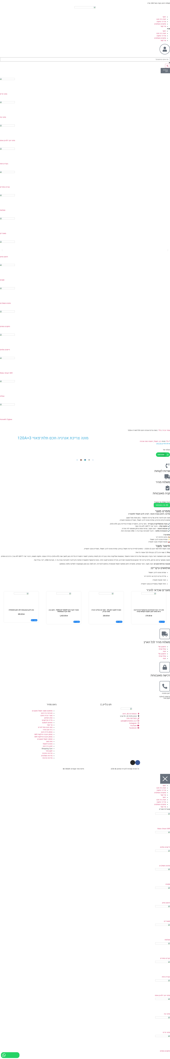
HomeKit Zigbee (6, 419)
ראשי (164, 17)
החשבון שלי (162, 647)
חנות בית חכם (161, 19)
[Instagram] (132, 762)
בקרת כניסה (4, 164)
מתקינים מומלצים (160, 24)
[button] (85, 28)
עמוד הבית (166, 430)
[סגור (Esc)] (2, 2)
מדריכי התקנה (161, 22)
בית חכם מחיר (48, 730)
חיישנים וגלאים (5, 350)
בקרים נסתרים (5, 187)
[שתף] (6, 2)
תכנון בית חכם (48, 746)
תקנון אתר (166, 698)
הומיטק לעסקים (47, 723)
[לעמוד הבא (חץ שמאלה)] (166, 529)
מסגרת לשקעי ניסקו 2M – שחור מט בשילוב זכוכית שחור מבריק (106, 611)
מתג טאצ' (49, 741)
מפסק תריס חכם (47, 732)
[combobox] (85, 59)
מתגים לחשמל (48, 744)
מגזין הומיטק (48, 718)
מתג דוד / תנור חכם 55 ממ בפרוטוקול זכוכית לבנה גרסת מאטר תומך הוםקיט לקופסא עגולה (149, 611)
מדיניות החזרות (47, 753)
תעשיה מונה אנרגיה (146, 441)
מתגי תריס (3, 94)
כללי (159, 430)
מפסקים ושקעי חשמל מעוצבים (42, 711)
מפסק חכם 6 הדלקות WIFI (43, 737)
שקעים (2, 280)
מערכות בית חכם (47, 713)
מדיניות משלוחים (47, 756)
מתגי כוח (3, 117)
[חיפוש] (167, 66)
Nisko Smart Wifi (6, 373)
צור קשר (163, 26)
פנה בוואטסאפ (160, 505)
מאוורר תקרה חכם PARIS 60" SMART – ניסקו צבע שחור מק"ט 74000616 (64, 611)
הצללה (2, 396)
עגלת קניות (162, 649)
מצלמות (2, 210)
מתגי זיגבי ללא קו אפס (7, 140)
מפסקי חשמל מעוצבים (45, 739)
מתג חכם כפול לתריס (45, 727)
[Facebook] (137, 762)
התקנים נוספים (5, 326)
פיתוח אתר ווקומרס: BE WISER (73, 769)
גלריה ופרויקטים (47, 720)
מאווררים (3, 233)
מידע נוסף (162, 622)
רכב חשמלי (157, 441)
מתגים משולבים (5, 303)
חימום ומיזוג (4, 257)
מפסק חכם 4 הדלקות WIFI (43, 734)
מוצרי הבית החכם (47, 715)
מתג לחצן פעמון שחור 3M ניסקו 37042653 (21, 610)
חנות (164, 651)
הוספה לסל (119, 622)
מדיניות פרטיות (47, 758)
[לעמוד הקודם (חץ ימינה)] (3, 529)
